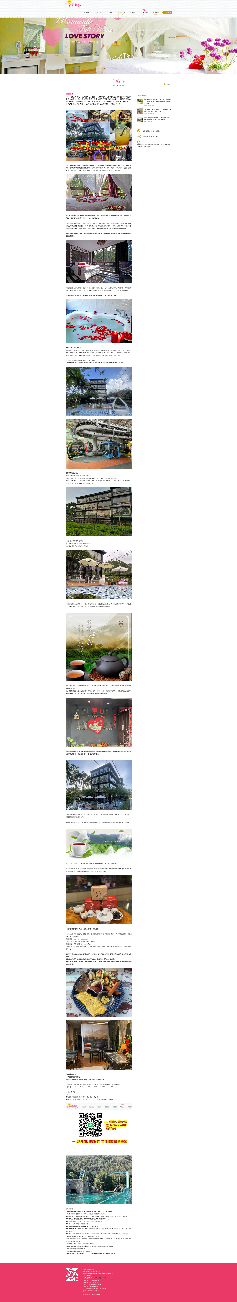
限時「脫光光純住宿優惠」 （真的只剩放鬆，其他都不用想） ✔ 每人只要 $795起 (157, 118)
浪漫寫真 (121, 14)
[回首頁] (165, 84)
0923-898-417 (96, 1276)
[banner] (118, 37)
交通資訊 (133, 14)
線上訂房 (168, 12)
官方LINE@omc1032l (100, 1278)
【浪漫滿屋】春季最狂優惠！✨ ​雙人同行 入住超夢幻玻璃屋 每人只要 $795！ (157, 110)
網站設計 (94, 1294)
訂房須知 (110, 14)
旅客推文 (156, 14)
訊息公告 (144, 14)
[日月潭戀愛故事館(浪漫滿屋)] (87, 1295)
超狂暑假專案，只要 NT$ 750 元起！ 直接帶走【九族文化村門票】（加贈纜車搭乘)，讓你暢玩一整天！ (157, 101)
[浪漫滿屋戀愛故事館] (73, 4)
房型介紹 (98, 14)
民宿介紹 (87, 14)
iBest (98, 1294)
